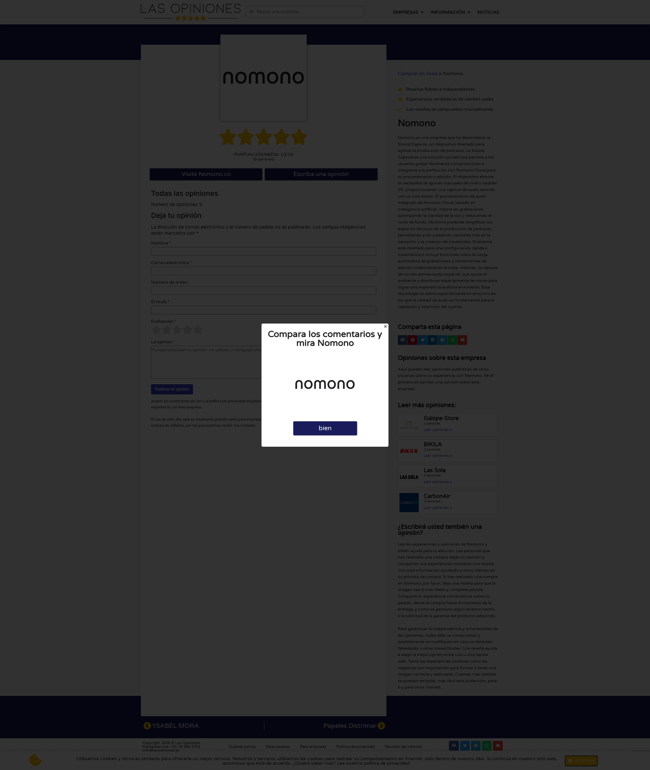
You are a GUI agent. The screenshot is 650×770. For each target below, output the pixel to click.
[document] (325, 385)
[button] (385, 326)
